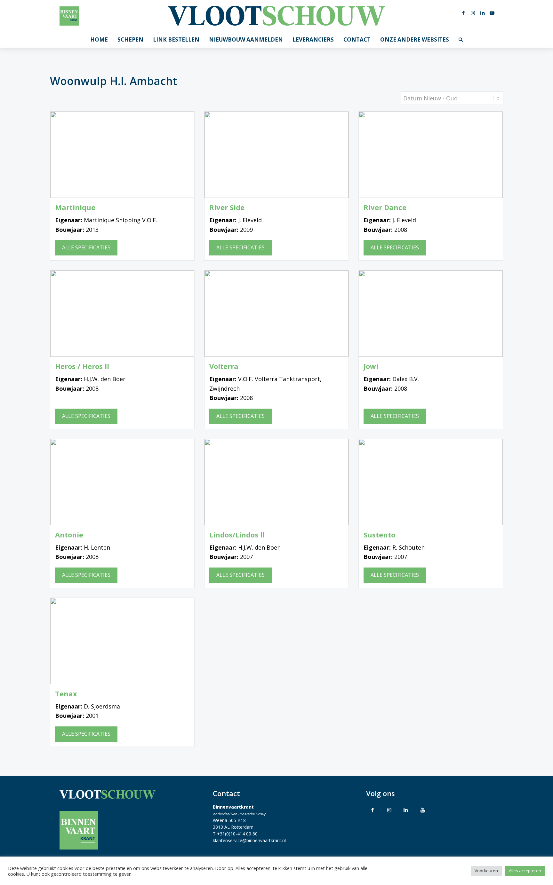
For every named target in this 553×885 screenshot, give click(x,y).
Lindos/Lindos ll (237, 534)
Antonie (69, 534)
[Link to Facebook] (372, 809)
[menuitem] (99, 40)
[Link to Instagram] (389, 809)
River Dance (385, 207)
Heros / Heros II (82, 366)
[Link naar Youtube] (492, 12)
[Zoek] (461, 40)
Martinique (75, 207)
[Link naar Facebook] (463, 12)
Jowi (371, 366)
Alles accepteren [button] (525, 870)
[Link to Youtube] (422, 809)
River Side (226, 207)
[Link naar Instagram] (473, 12)
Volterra (223, 366)
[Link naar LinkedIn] (482, 12)
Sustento (379, 534)
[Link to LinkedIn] (405, 809)
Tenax (66, 693)
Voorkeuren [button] (486, 870)
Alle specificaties (86, 247)
